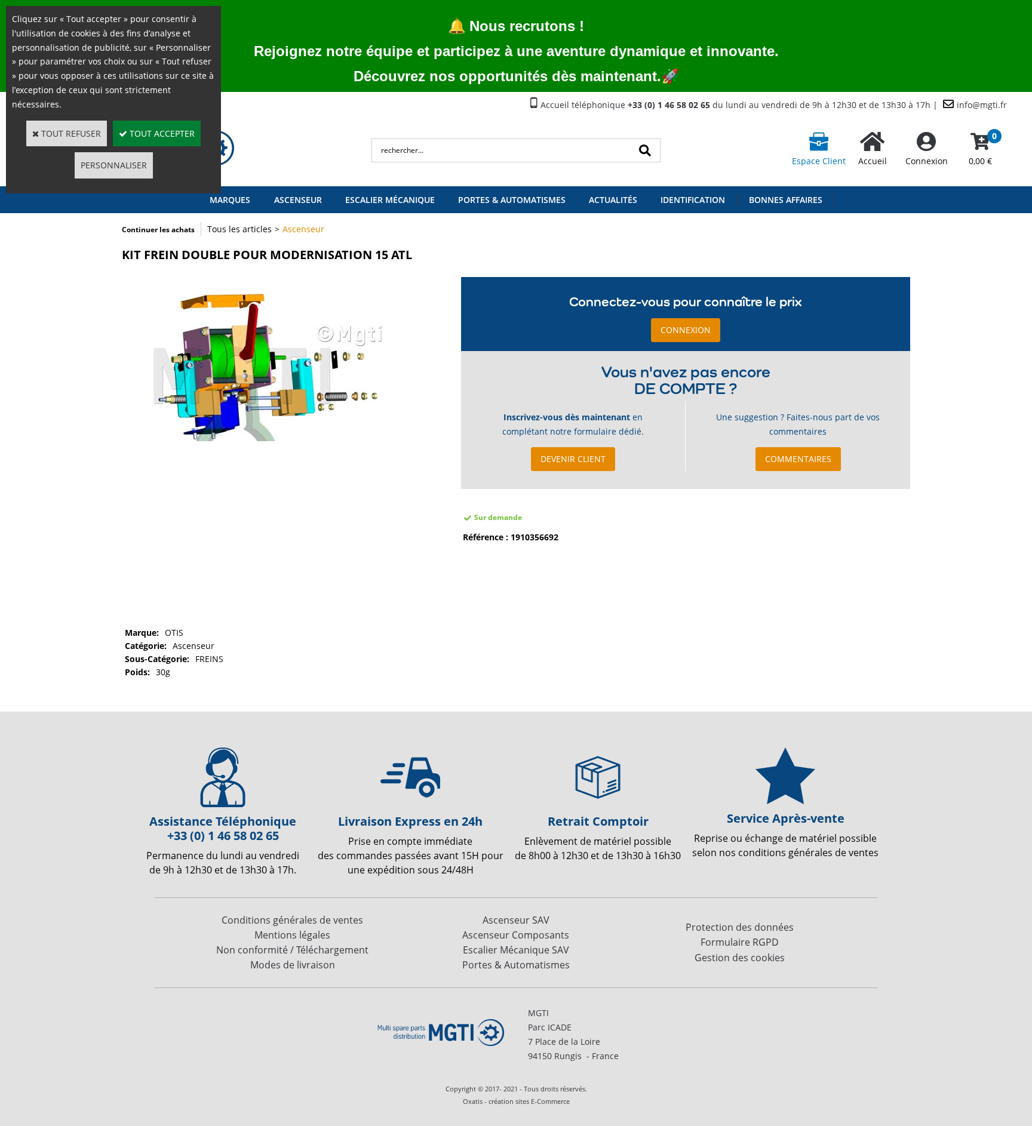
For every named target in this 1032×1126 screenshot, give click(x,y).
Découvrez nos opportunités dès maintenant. (507, 76)
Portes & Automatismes (512, 199)
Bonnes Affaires (785, 199)
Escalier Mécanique (390, 199)
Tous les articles (239, 229)
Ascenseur (298, 199)
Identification (693, 199)
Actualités (613, 199)
